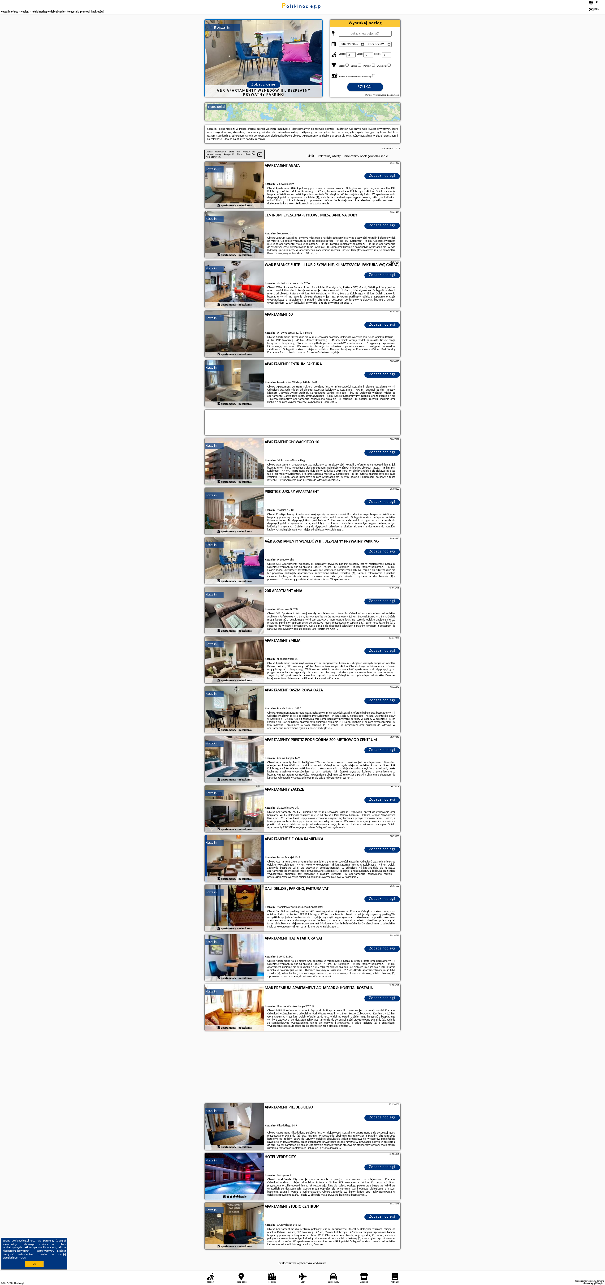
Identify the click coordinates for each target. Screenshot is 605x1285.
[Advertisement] (302, 1068)
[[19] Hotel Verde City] (234, 1176)
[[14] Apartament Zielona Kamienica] (234, 858)
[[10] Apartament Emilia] (234, 660)
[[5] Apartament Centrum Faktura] (234, 383)
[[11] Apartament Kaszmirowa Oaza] (234, 709)
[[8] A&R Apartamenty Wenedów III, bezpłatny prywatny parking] (234, 561)
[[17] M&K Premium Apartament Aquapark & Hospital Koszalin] (234, 1007)
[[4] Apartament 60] (234, 334)
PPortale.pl (19, 1283)
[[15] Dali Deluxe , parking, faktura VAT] (234, 908)
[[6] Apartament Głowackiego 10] (234, 461)
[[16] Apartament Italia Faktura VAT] (234, 958)
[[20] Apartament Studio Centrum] (234, 1226)
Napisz (600, 1283)
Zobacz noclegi (382, 176)
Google (61, 1240)
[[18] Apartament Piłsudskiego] (234, 1127)
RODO (22, 1257)
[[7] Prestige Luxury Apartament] (234, 511)
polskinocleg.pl (302, 6)
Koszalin (211, 169)
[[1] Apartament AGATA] (234, 185)
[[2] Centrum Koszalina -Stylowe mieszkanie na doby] (234, 235)
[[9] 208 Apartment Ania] (234, 610)
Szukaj (365, 87)
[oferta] (218, 205)
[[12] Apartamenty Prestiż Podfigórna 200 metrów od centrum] (234, 759)
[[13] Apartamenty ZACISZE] (234, 809)
